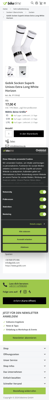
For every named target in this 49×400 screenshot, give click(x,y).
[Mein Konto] (37, 3)
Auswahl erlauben (24, 239)
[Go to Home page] (12, 3)
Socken (31, 12)
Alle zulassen (24, 231)
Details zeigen (36, 224)
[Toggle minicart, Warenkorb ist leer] (41, 3)
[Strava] (30, 291)
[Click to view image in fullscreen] (24, 44)
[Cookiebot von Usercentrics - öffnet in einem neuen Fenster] (35, 150)
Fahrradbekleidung (21, 9)
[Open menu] (44, 3)
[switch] (42, 199)
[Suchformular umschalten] (32, 3)
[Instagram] (25, 291)
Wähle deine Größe (15, 111)
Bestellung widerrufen (24, 390)
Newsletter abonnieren (24, 337)
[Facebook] (20, 291)
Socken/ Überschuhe (14, 12)
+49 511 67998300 (18, 286)
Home (5, 9)
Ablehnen (25, 247)
